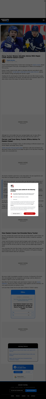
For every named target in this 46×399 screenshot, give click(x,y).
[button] (23, 199)
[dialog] (23, 199)
